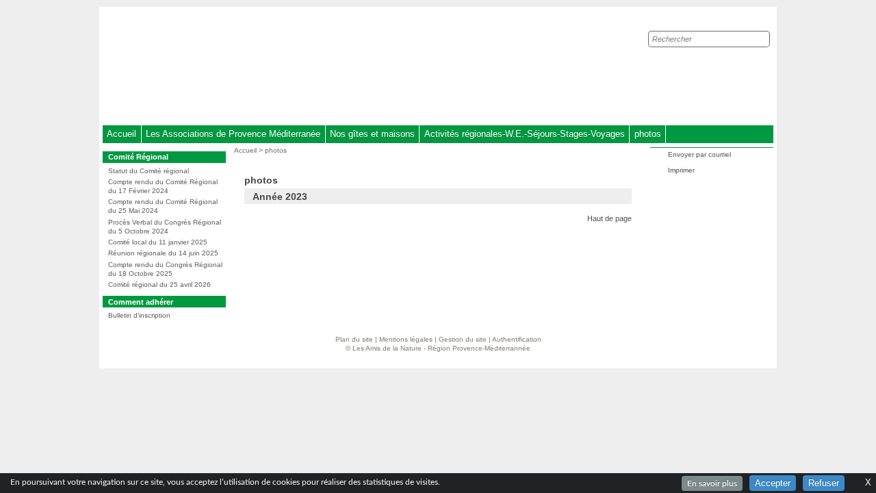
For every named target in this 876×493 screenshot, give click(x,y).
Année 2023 (280, 196)
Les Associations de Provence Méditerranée (233, 134)
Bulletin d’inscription (139, 315)
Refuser (823, 483)
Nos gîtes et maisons (372, 134)
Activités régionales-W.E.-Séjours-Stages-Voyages (524, 134)
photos (647, 134)
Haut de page (609, 218)
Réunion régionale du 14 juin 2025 (163, 253)
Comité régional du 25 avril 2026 (159, 284)
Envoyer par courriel (699, 154)
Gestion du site (463, 339)
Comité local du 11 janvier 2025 (157, 242)
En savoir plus (712, 483)
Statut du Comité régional (148, 171)
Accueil (121, 134)
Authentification (516, 339)
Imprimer (681, 170)
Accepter (772, 483)
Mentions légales (406, 339)
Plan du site (354, 339)
